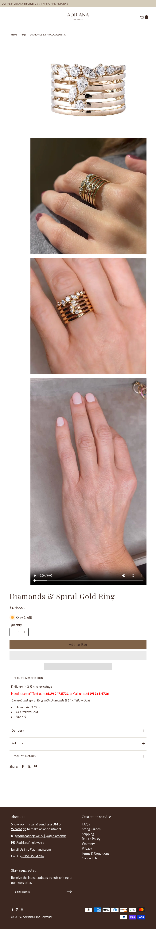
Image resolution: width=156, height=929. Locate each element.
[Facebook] (13, 910)
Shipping (88, 834)
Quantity (16, 625)
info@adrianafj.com (37, 849)
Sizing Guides (91, 829)
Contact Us (89, 858)
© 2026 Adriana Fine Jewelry (31, 917)
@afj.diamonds (56, 836)
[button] (78, 655)
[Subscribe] (69, 891)
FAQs (86, 824)
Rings (23, 34)
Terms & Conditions (95, 853)
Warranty (88, 844)
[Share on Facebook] (22, 766)
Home (14, 34)
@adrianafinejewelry (30, 843)
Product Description (27, 677)
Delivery (17, 730)
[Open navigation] (9, 17)
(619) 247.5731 (57, 694)
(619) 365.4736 (97, 694)
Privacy (87, 848)
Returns (17, 743)
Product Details (23, 756)
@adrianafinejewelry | (30, 836)
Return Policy (91, 839)
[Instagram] (22, 910)
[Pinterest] (17, 910)
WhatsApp (18, 829)
